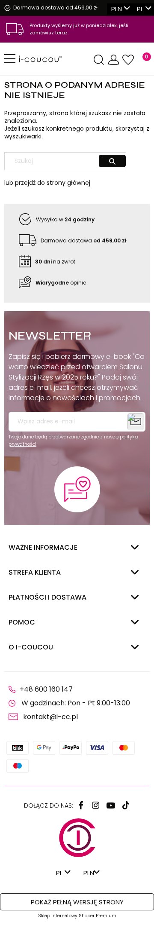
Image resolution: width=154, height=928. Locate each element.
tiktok (125, 805)
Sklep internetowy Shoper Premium (77, 916)
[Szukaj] (112, 161)
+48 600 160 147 (46, 689)
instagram (96, 805)
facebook (81, 805)
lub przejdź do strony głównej (47, 182)
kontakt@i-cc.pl (50, 717)
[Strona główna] (55, 58)
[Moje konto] (113, 60)
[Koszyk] (141, 59)
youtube (111, 805)
